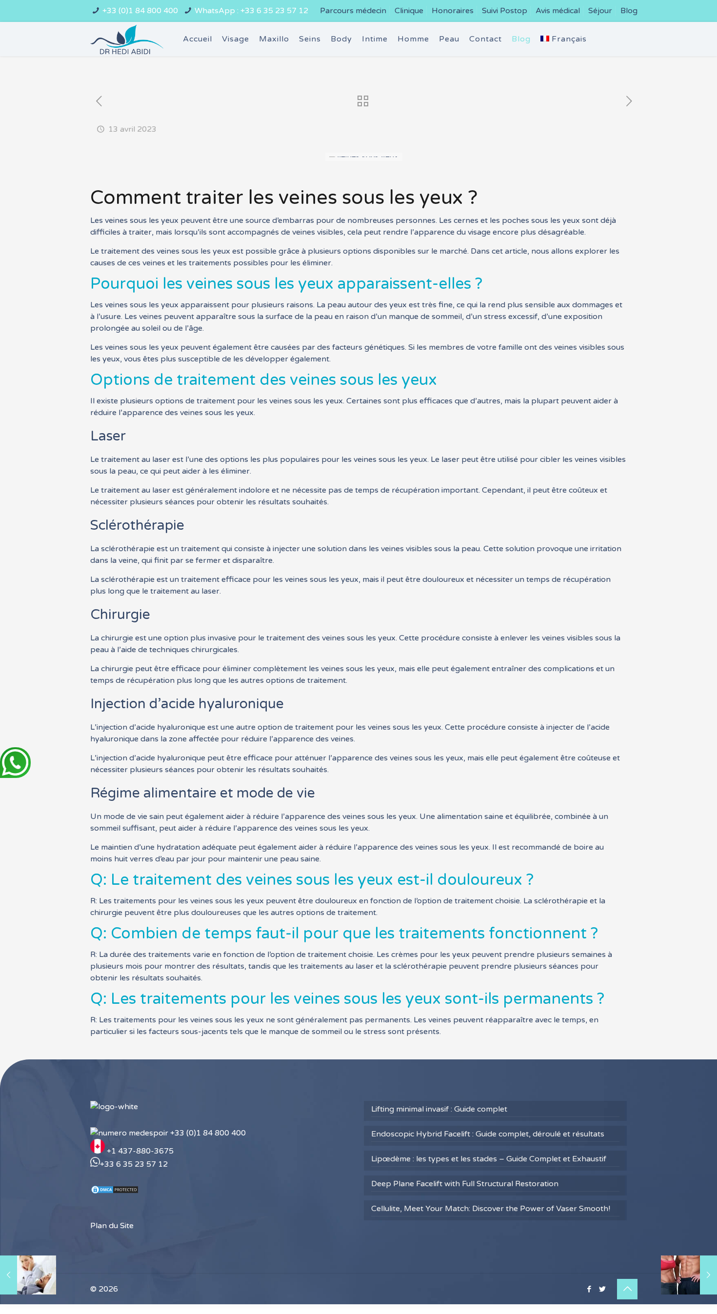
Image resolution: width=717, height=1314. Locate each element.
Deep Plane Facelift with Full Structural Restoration (464, 1184)
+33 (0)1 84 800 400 (140, 11)
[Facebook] (589, 1289)
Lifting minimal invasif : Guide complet (439, 1109)
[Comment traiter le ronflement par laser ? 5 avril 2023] (28, 1274)
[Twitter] (602, 1289)
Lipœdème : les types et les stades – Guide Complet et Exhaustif (488, 1159)
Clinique (409, 11)
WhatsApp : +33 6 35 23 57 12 (251, 11)
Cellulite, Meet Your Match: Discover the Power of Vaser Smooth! (490, 1209)
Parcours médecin (353, 11)
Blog (628, 11)
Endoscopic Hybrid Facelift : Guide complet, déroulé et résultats (487, 1134)
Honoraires (453, 11)
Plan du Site (112, 1226)
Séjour (600, 11)
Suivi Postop (504, 11)
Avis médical (558, 11)
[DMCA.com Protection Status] (114, 1192)
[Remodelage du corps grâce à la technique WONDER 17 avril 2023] (689, 1274)
